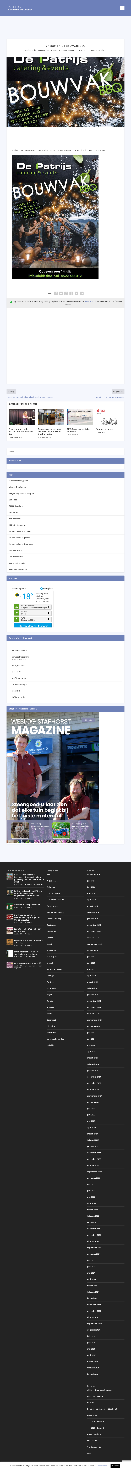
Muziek (50, 963)
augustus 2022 (93, 1178)
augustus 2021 (93, 1254)
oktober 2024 (93, 1013)
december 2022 (94, 1152)
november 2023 (94, 1083)
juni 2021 (91, 1266)
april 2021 (91, 1279)
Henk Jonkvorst (18, 665)
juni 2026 (91, 887)
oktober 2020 (93, 1317)
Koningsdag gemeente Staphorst (102, 1409)
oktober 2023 (93, 1089)
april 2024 (91, 1051)
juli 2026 (91, 881)
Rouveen (84, 50)
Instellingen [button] (102, 1465)
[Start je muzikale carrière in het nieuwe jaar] (22, 417)
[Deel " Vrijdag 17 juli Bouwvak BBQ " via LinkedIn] (76, 293)
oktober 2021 (93, 1241)
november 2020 (94, 1311)
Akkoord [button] (115, 1466)
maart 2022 (92, 1209)
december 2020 (94, 1304)
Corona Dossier (53, 893)
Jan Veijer (16, 691)
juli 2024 (91, 1032)
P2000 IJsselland (16, 506)
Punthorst (51, 988)
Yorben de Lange (19, 684)
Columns (51, 887)
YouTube (13, 500)
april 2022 (91, 1203)
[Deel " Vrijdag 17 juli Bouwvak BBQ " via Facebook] (56, 293)
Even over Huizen (105, 429)
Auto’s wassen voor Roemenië (27, 963)
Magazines (92, 1415)
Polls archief (92, 1440)
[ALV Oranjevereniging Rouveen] (80, 417)
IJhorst (50, 938)
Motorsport (52, 956)
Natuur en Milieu (54, 969)
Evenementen (74, 50)
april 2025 (91, 975)
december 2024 (94, 1001)
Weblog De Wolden (17, 487)
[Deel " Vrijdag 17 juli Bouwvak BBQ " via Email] (81, 293)
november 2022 (94, 1159)
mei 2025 (91, 969)
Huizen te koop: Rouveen (20, 531)
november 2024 (94, 1007)
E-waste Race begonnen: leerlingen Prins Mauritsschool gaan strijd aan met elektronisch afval (29, 878)
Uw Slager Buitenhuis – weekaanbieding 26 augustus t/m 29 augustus (27, 917)
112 (48, 874)
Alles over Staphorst (18, 569)
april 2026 (91, 899)
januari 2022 (92, 1222)
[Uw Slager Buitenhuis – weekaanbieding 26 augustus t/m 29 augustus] (10, 917)
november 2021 (94, 1235)
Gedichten (51, 925)
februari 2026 (93, 912)
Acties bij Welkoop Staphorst (27, 904)
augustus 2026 (93, 874)
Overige (50, 975)
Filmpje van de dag (55, 912)
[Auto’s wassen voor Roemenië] (10, 965)
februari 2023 (93, 1140)
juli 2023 (91, 1108)
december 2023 (94, 1077)
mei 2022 (91, 1197)
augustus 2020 (93, 1330)
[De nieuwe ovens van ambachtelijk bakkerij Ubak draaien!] (51, 417)
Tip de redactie (16, 556)
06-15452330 (90, 301)
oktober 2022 (93, 1165)
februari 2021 (93, 1292)
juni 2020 (91, 1342)
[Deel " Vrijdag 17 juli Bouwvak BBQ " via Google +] (66, 293)
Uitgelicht (102, 50)
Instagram (14, 512)
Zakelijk (50, 1045)
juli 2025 (91, 956)
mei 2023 (91, 1121)
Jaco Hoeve (16, 672)
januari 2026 (92, 918)
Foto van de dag (54, 918)
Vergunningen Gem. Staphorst (22, 493)
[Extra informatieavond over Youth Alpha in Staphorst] (10, 953)
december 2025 (94, 925)
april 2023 (91, 1127)
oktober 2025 (93, 938)
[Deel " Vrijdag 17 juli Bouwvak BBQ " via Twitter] (61, 293)
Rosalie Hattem (19, 659)
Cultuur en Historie (55, 899)
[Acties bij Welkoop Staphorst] (10, 906)
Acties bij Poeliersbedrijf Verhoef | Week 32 (28, 941)
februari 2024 (93, 1064)
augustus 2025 (93, 950)
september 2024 (94, 1020)
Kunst (49, 944)
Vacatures (51, 1032)
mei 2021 (91, 1273)
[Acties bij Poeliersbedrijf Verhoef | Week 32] (10, 942)
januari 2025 (92, 994)
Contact (91, 1402)
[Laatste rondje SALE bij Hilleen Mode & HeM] (10, 930)
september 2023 (94, 1096)
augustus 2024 (93, 1026)
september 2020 (94, 1323)
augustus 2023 (93, 1102)
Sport (49, 1013)
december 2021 (94, 1228)
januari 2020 (92, 1374)
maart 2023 (92, 1134)
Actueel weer (14, 518)
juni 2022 (91, 1190)
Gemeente (51, 931)
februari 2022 (93, 1216)
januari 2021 (92, 1298)
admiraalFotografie (20, 657)
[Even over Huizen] (109, 417)
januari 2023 (92, 1146)
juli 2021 (91, 1260)
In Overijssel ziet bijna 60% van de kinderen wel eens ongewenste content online (28, 893)
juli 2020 (91, 1336)
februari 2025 (93, 988)
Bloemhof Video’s (19, 650)
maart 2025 (92, 982)
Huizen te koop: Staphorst (21, 544)
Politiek (50, 982)
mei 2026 (91, 893)
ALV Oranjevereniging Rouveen (79, 430)
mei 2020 (91, 1349)
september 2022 (94, 1171)
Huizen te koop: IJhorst (19, 537)
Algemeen (63, 50)
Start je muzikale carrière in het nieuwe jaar (21, 431)
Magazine (51, 950)
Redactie (41, 50)
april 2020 (91, 1355)
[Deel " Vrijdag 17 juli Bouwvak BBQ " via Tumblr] (71, 293)
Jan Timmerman (19, 678)
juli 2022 (91, 1184)
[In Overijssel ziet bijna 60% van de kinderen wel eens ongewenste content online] (10, 892)
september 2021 (94, 1247)
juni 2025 (91, 963)
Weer (89, 1453)
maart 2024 (92, 1058)
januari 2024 (92, 1070)
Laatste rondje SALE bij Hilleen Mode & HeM (27, 930)
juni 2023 (91, 1115)
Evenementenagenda (18, 481)
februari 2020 (93, 1368)
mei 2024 (91, 1045)
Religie (50, 1001)
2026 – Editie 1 (97, 1421)
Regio (49, 994)
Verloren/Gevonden (17, 563)
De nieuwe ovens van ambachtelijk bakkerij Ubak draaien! (50, 431)
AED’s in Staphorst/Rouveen (99, 1390)
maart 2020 (92, 1361)
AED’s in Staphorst (17, 525)
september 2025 (94, 944)
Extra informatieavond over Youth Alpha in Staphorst (26, 953)
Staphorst (93, 50)
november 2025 (94, 931)
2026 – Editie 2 (97, 1428)
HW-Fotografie (18, 697)
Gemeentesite (15, 550)
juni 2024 (91, 1039)
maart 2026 (92, 906)
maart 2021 (92, 1285)
